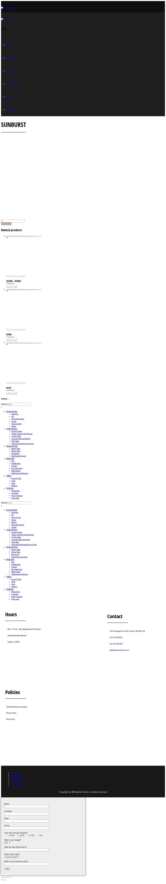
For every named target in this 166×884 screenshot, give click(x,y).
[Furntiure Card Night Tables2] (85, 362)
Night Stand (22, 382)
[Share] (5, 877)
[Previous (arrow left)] (2, 879)
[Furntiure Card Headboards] (85, 255)
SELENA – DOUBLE (13, 280)
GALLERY (11, 71)
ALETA (8, 387)
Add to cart (6, 224)
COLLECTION (13, 84)
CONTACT (11, 109)
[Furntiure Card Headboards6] (85, 308)
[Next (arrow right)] (5, 879)
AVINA (9, 334)
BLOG (9, 97)
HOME (9, 45)
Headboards (22, 276)
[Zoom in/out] (10, 877)
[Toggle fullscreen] (7, 877)
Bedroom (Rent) (12, 276)
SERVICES (11, 58)
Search (4, 404)
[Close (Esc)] (2, 877)
